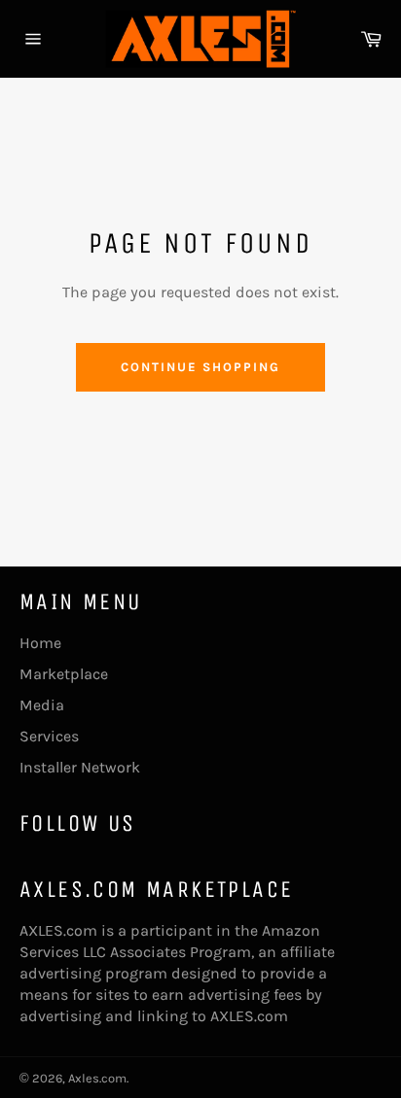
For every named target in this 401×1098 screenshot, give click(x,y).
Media (41, 705)
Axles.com (97, 1078)
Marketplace (63, 674)
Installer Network (79, 767)
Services (49, 736)
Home (40, 643)
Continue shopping (200, 367)
